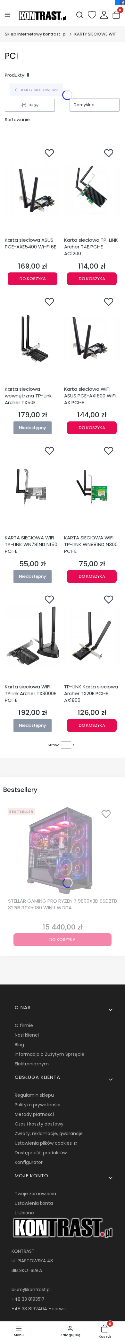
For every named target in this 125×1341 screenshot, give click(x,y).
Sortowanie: (18, 119)
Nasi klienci (27, 1035)
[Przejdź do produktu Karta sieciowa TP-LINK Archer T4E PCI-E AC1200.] (92, 189)
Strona (54, 745)
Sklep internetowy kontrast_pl (36, 34)
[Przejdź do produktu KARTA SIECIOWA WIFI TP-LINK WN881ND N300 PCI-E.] (92, 487)
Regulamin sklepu (34, 1095)
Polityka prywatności (37, 1105)
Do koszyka (33, 279)
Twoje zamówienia (35, 1193)
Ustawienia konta (34, 1203)
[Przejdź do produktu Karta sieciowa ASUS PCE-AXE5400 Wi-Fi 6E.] (32, 189)
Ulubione (24, 1213)
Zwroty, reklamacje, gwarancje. (49, 1133)
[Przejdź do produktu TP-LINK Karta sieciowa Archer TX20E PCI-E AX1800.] (92, 636)
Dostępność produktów (41, 1152)
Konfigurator (29, 1162)
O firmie (24, 1025)
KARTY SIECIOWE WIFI (95, 34)
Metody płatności (34, 1114)
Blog (19, 1044)
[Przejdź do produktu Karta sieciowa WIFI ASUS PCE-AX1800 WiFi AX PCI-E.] (92, 338)
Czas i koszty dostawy (39, 1124)
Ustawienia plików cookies (44, 1143)
